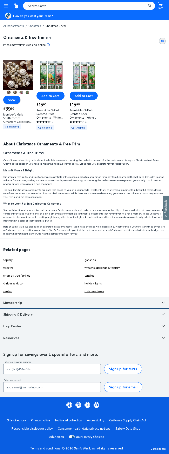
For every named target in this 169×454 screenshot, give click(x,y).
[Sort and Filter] (162, 41)
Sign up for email (123, 387)
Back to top (159, 448)
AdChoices (56, 436)
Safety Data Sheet (128, 428)
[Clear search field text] (144, 6)
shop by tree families (16, 275)
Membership (12, 302)
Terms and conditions (45, 448)
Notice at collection (68, 420)
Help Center (12, 326)
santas (7, 291)
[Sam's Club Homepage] (16, 6)
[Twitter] (87, 405)
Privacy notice (40, 420)
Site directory (16, 420)
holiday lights (93, 283)
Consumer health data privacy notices (84, 428)
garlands (90, 260)
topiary (8, 260)
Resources (11, 338)
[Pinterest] (96, 405)
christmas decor (13, 283)
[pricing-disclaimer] (48, 44)
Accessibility (95, 420)
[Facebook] (69, 405)
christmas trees (94, 291)
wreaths (8, 268)
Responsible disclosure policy (32, 428)
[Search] (149, 5)
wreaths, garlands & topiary (102, 268)
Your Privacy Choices (90, 436)
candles (89, 275)
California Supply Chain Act (127, 420)
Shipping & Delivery (18, 314)
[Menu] (6, 5)
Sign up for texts (123, 368)
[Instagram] (78, 405)
